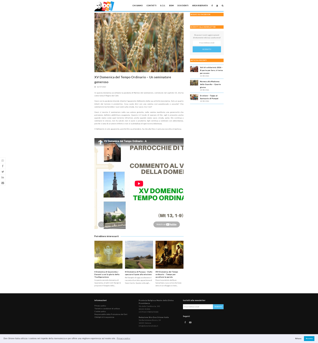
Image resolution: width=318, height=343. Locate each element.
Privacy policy (100, 306)
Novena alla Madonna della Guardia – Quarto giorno (210, 84)
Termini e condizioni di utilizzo (107, 308)
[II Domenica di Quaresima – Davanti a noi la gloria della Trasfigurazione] (108, 255)
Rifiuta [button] (298, 339)
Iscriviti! (206, 49)
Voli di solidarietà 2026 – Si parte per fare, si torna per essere (211, 70)
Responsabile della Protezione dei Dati (110, 314)
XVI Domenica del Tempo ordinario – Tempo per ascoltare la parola (167, 274)
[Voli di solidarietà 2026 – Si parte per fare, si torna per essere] (194, 69)
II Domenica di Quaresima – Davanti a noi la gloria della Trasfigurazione (106, 274)
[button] (3, 160)
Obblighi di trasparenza (104, 317)
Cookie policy (100, 311)
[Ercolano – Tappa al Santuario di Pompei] (194, 97)
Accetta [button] (309, 339)
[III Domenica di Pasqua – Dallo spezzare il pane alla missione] (139, 255)
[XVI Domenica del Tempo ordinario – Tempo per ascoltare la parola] (170, 255)
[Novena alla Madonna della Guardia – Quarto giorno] (194, 83)
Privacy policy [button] (123, 338)
